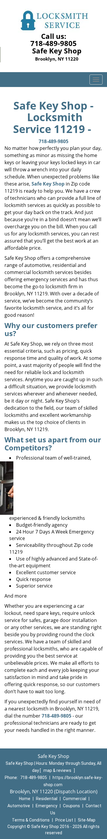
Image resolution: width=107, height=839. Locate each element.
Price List (64, 820)
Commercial (74, 798)
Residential (46, 798)
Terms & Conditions (31, 820)
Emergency (46, 805)
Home (24, 798)
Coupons (71, 805)
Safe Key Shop (48, 184)
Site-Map (86, 820)
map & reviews (57, 770)
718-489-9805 (53, 43)
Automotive (18, 805)
